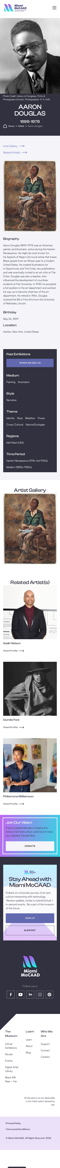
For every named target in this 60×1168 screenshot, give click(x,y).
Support (45, 1044)
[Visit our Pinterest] (49, 994)
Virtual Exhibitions (11, 1045)
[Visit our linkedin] (30, 994)
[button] (54, 8)
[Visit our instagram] (40, 994)
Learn (29, 1039)
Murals (9, 1054)
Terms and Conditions (18, 1129)
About (29, 1046)
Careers (45, 1056)
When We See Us (30, 363)
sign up (30, 918)
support (30, 930)
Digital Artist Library (11, 1069)
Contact (45, 1050)
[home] (15, 7)
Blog (28, 1052)
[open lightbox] (30, 196)
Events (8, 1060)
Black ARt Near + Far (11, 1079)
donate (30, 846)
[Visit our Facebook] (11, 994)
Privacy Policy (13, 1123)
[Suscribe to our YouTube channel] (20, 994)
